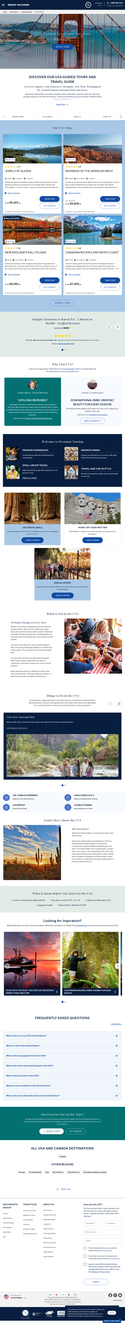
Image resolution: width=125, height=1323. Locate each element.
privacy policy (107, 1251)
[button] (23, 1296)
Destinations (14, 12)
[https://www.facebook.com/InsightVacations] (110, 1295)
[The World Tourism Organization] (48, 1315)
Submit (95, 1282)
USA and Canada (26, 12)
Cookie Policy (98, 1316)
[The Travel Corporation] (25, 1315)
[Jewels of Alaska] (32, 148)
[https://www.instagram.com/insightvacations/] (115, 1295)
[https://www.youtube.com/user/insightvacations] (120, 1295)
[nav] (62, 350)
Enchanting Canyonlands (98, 415)
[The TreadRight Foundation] (36, 1315)
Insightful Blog (69, 369)
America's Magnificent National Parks (38, 418)
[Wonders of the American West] (92, 148)
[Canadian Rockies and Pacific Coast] (92, 230)
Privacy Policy (105, 1272)
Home (5, 12)
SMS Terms (94, 1272)
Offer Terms (87, 1216)
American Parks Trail (66, 344)
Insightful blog (81, 925)
